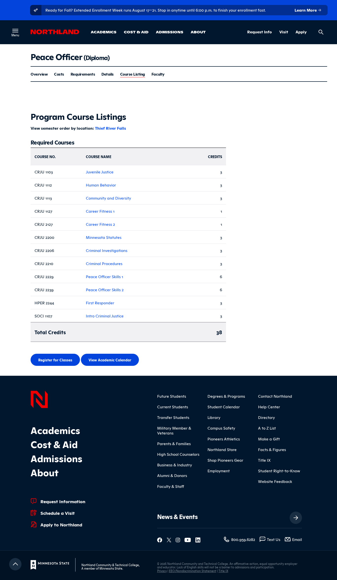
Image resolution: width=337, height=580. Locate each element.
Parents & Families (174, 443)
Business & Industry (174, 464)
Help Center (269, 406)
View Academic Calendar (110, 359)
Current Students (172, 406)
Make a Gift (269, 438)
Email (297, 539)
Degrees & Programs (226, 396)
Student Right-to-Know (279, 470)
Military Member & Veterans (174, 430)
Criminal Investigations (106, 250)
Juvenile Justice (99, 171)
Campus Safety (221, 428)
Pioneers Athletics (223, 438)
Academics (103, 31)
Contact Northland (275, 396)
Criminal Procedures (104, 263)
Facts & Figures (272, 449)
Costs (59, 74)
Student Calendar (223, 406)
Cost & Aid (136, 31)
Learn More (306, 10)
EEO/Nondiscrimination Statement (192, 571)
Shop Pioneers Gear (225, 460)
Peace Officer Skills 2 (105, 289)
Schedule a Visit (57, 513)
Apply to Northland (61, 524)
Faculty (158, 74)
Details (107, 74)
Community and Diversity (108, 198)
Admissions (169, 31)
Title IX (264, 460)
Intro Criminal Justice (105, 315)
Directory (266, 417)
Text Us (273, 539)
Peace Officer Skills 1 (104, 276)
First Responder (100, 302)
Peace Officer (70, 56)
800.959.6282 (243, 539)
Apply (301, 32)
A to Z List (267, 428)
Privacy (162, 571)
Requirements (83, 74)
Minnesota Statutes (103, 237)
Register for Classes (55, 359)
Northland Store (222, 449)
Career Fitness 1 (100, 211)
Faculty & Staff (170, 486)
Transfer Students (173, 417)
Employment (218, 470)
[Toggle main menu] (15, 30)
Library (213, 417)
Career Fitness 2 (100, 224)
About (198, 31)
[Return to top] (15, 564)
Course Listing (132, 74)
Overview (39, 74)
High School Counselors (178, 454)
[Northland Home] (39, 398)
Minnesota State (110, 568)
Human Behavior (101, 184)
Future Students (171, 396)
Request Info (259, 32)
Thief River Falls (110, 128)
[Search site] (321, 32)
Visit (283, 32)
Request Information (62, 501)
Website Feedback (275, 481)
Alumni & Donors (172, 475)
